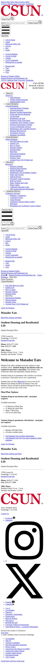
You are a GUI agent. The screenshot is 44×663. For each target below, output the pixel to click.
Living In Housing (16, 110)
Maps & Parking (11, 618)
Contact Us (5, 514)
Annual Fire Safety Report (14, 651)
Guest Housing (15, 200)
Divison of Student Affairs (10, 76)
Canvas (8, 46)
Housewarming (15, 156)
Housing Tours (15, 158)
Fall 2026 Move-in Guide (19, 141)
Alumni (8, 58)
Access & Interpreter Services (20, 127)
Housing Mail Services (18, 131)
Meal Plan (13, 152)
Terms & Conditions (12, 643)
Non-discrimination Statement (16, 645)
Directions (13, 204)
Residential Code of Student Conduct (23, 173)
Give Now (4, 633)
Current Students (11, 54)
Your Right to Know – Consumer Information (21, 627)
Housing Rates (15, 150)
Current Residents (12, 104)
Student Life (14, 143)
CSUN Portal (10, 40)
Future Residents (11, 137)
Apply (7, 70)
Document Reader (11, 655)
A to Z (7, 608)
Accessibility (10, 610)
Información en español (13, 62)
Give (7, 72)
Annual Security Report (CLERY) (17, 649)
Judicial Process (15, 177)
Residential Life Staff (17, 118)
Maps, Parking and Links (19, 183)
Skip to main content (22, 2)
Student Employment (17, 102)
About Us (9, 93)
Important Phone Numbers (19, 108)
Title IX (8, 641)
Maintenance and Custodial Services (23, 129)
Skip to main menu (7, 2)
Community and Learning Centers (22, 123)
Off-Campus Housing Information (22, 189)
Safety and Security (17, 175)
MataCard (20, 381)
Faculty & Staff (10, 56)
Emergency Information (13, 614)
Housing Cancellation (17, 135)
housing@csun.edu (8, 340)
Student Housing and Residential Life (14, 78)
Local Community (11, 60)
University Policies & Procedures (17, 625)
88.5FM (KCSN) (11, 623)
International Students (17, 154)
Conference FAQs (16, 198)
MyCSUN (5, 36)
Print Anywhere (15, 181)
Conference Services (13, 191)
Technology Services (17, 133)
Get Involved (14, 116)
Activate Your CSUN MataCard (21, 160)
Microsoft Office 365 (12, 44)
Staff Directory (15, 98)
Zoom (7, 50)
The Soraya (9, 621)
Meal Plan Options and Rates (11, 318)
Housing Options (16, 148)
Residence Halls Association (20, 121)
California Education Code (19, 187)
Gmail (7, 42)
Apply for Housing (7, 308)
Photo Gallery (15, 185)
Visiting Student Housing (19, 100)
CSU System (10, 657)
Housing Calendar (16, 166)
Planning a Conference (18, 196)
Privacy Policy (10, 647)
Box (6, 48)
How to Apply (15, 146)
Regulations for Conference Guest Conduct (25, 206)
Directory (8, 612)
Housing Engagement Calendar (21, 125)
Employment (10, 616)
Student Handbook (16, 171)
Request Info (10, 66)
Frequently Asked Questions (20, 179)
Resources (9, 162)
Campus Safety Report (13, 653)
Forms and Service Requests (20, 114)
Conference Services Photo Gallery (22, 202)
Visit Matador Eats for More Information (19, 436)
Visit (7, 68)
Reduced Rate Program (18, 168)
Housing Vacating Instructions (20, 112)
